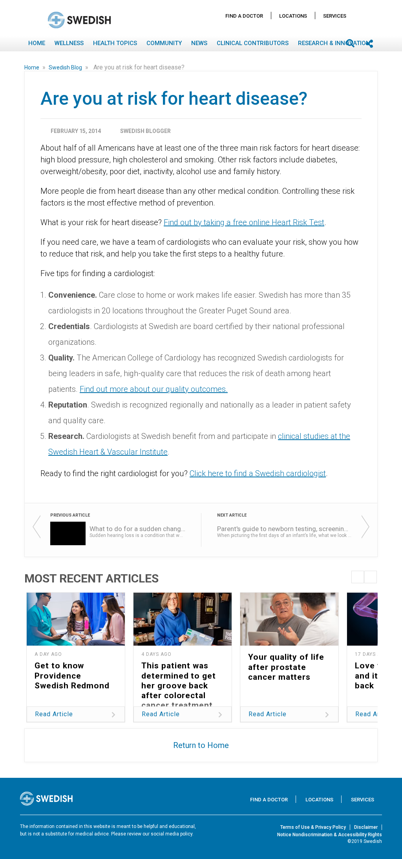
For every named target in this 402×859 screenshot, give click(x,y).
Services (334, 16)
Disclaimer (366, 827)
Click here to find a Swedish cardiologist (258, 473)
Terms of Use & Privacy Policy (313, 827)
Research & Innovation (334, 43)
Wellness (69, 43)
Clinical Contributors (253, 43)
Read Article (54, 714)
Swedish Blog (66, 67)
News (199, 43)
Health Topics (115, 43)
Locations (293, 16)
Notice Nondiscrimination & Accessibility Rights (329, 834)
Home (36, 43)
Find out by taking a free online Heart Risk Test (244, 222)
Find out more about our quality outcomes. (154, 389)
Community (164, 43)
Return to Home (201, 745)
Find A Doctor (244, 16)
